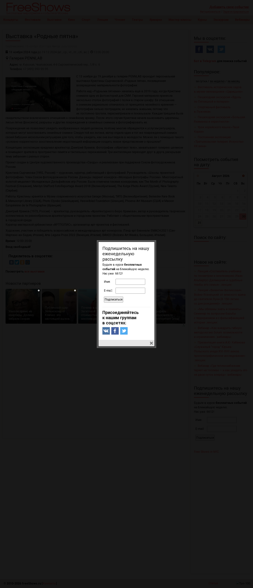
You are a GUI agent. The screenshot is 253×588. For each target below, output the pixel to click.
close (151, 343)
